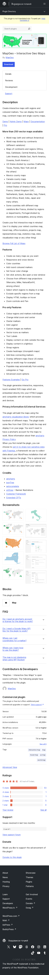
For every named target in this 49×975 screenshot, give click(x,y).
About (5, 873)
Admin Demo (16, 121)
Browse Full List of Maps (14, 243)
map (43, 750)
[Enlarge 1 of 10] (20, 512)
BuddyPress (9, 929)
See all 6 (43, 744)
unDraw (9, 490)
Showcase (30, 873)
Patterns (30, 886)
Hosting (6, 881)
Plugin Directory (9, 11)
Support (8, 93)
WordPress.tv (10, 907)
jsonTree (10, 482)
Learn (5, 894)
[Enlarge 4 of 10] (20, 555)
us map (42, 755)
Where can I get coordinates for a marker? (15, 639)
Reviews (9, 80)
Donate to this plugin (12, 857)
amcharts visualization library (16, 417)
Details (8, 74)
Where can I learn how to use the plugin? (13, 649)
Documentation (38, 121)
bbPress (8, 925)
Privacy (6, 886)
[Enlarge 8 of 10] (43, 543)
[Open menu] (45, 4)
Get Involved (32, 894)
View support (36, 704)
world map (41, 760)
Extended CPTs (13, 497)
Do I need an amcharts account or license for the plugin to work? (18, 620)
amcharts (10, 479)
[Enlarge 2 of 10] (20, 526)
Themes (29, 877)
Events (29, 899)
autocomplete (12, 486)
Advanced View (10, 767)
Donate (30, 903)
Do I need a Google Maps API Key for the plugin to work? (17, 629)
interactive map (34, 750)
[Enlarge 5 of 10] (20, 570)
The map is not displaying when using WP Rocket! (14, 658)
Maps (26, 121)
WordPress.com (11, 916)
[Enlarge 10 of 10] (43, 574)
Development (11, 87)
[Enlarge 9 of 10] (43, 558)
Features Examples (11, 379)
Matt (6, 920)
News (5, 877)
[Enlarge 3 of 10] (20, 540)
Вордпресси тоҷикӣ (18, 940)
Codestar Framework (16, 494)
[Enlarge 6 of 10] (43, 512)
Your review (8, 810)
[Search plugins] (29, 28)
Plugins (29, 881)
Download (8, 64)
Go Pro (25, 379)
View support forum (12, 834)
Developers (8, 903)
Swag (29, 907)
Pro (5, 125)
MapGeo (10, 57)
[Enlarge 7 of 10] (43, 527)
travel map (34, 755)
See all (43, 810)
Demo (5, 121)
